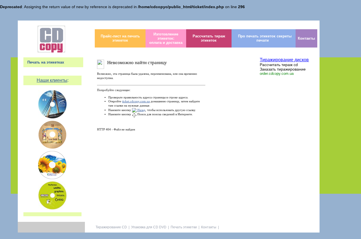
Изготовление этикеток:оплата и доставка (165, 38)
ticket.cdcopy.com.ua (136, 101)
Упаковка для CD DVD (148, 227)
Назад (141, 110)
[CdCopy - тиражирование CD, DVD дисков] (51, 51)
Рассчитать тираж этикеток (209, 38)
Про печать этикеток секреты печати (265, 38)
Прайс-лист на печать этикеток (120, 38)
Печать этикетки (184, 227)
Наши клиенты (52, 80)
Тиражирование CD (111, 227)
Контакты (306, 38)
